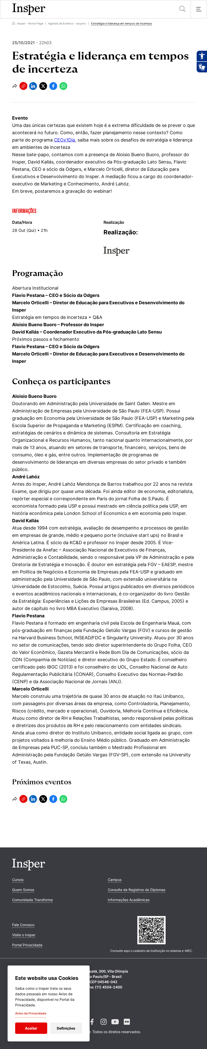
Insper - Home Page (30, 23)
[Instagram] (103, 1025)
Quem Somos (23, 890)
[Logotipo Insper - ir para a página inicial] (28, 9)
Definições (66, 1028)
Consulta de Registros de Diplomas (136, 890)
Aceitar (31, 1028)
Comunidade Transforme (32, 900)
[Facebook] (91, 1025)
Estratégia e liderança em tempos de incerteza (121, 23)
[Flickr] (126, 1025)
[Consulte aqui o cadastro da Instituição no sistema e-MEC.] (151, 930)
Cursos (17, 879)
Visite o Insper (23, 935)
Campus (114, 879)
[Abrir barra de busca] (182, 9)
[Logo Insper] (28, 868)
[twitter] (43, 86)
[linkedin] (33, 86)
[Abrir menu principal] (199, 9)
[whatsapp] (63, 86)
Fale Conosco (23, 925)
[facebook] (53, 86)
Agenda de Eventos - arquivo (67, 23)
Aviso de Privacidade (30, 1013)
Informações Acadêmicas (128, 900)
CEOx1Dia (64, 140)
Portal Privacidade (27, 945)
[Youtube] (115, 1025)
